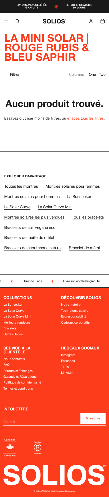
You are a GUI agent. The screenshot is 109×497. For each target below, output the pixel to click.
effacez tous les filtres (85, 118)
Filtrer (15, 75)
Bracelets (9, 328)
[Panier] (102, 21)
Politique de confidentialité (22, 382)
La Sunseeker (79, 197)
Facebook (68, 360)
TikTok (65, 367)
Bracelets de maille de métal (29, 238)
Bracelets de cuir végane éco (30, 228)
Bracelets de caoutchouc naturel (32, 248)
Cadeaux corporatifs (75, 322)
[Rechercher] (17, 21)
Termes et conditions (18, 388)
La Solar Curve (17, 207)
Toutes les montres (21, 186)
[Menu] (6, 21)
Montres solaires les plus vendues (34, 217)
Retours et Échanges (18, 371)
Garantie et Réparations (20, 376)
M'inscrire (93, 418)
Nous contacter (14, 359)
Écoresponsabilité (73, 316)
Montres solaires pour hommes (32, 197)
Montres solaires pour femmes (73, 186)
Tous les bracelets (88, 217)
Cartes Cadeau (13, 334)
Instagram (68, 355)
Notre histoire (70, 304)
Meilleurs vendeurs (16, 322)
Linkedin (67, 372)
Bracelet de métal (84, 248)
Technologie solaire (74, 310)
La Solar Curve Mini (55, 207)
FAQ (6, 364)
